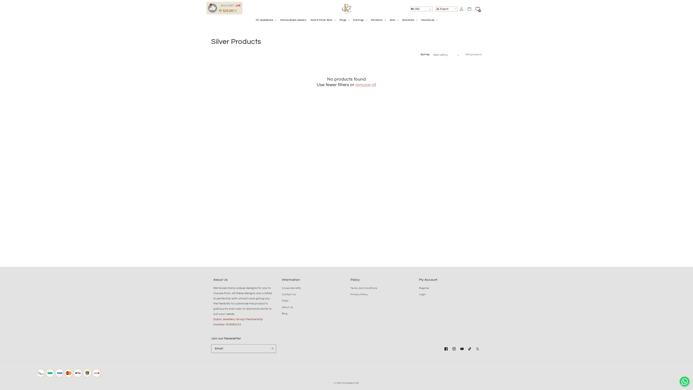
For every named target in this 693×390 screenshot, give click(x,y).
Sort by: (425, 54)
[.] (213, 8)
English (444, 8)
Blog (284, 313)
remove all (365, 85)
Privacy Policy (359, 294)
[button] (266, 20)
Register (424, 288)
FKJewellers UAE (350, 383)
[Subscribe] (272, 348)
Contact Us (289, 294)
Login (422, 294)
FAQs (285, 301)
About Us (287, 307)
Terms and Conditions (363, 288)
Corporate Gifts (291, 288)
